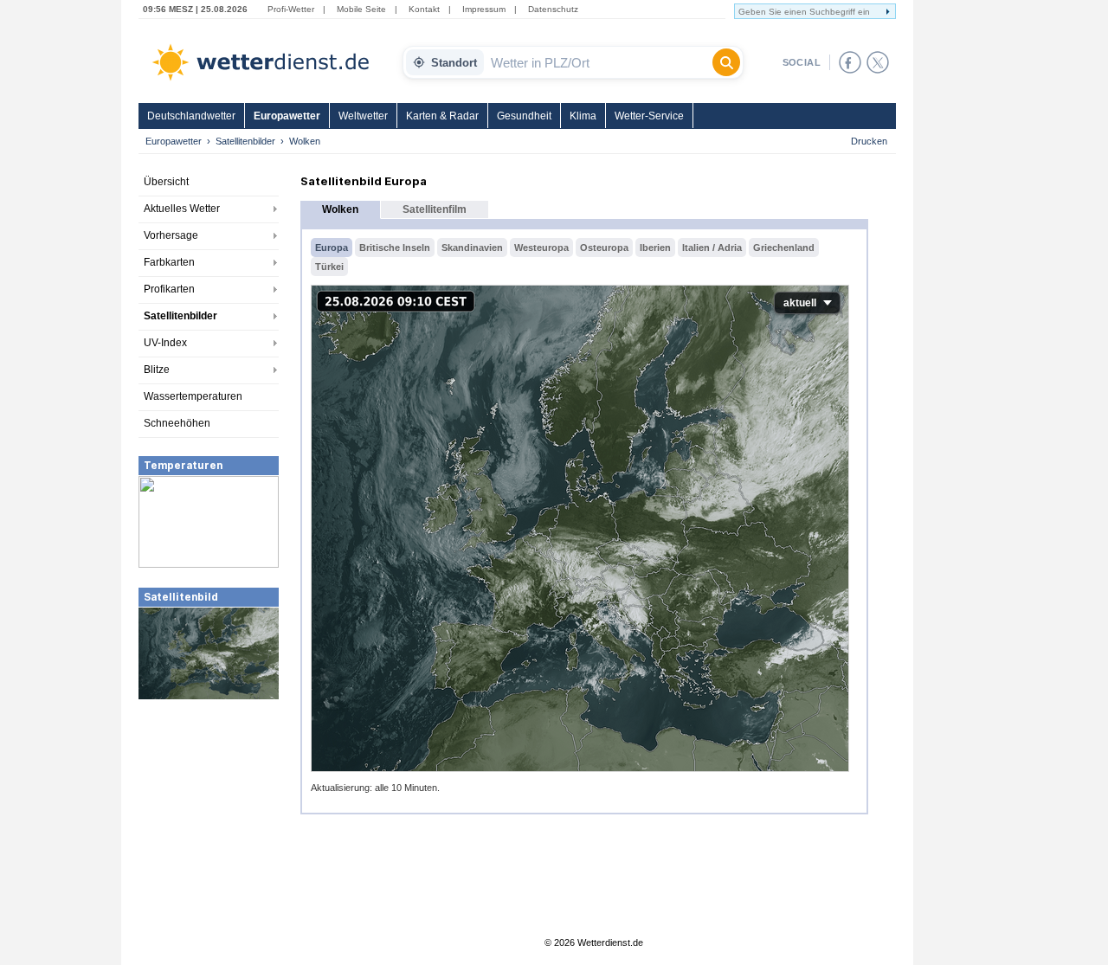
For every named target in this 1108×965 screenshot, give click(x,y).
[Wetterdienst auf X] (877, 62)
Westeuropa (541, 247)
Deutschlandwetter (191, 116)
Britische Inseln (394, 247)
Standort (454, 62)
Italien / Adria (712, 247)
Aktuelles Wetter (182, 209)
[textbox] (598, 62)
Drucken (869, 141)
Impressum (484, 9)
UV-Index (165, 343)
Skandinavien (472, 247)
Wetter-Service (649, 116)
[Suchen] (726, 62)
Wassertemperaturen (193, 396)
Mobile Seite (361, 9)
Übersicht (166, 182)
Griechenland (784, 247)
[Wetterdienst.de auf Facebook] (850, 62)
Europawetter (287, 116)
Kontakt (424, 9)
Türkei (329, 266)
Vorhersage (171, 235)
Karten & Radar (442, 116)
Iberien (655, 247)
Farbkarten (169, 262)
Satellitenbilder (245, 141)
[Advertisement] (209, 831)
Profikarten (169, 289)
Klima (583, 116)
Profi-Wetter (290, 9)
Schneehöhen (177, 423)
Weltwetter (363, 116)
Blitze (157, 369)
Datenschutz (553, 9)
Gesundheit (524, 116)
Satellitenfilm (435, 209)
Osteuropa (604, 247)
